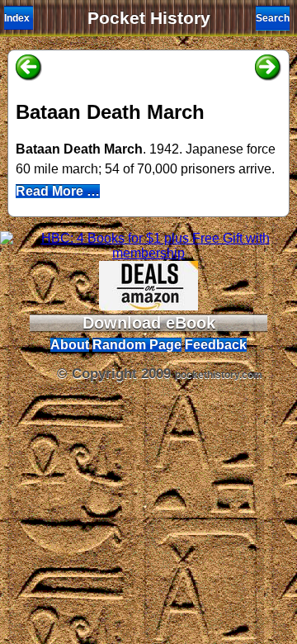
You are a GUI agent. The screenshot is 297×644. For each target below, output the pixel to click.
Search (273, 18)
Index (17, 18)
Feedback (216, 345)
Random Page (137, 345)
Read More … (58, 191)
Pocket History (148, 18)
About (69, 345)
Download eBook (148, 323)
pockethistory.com (218, 375)
